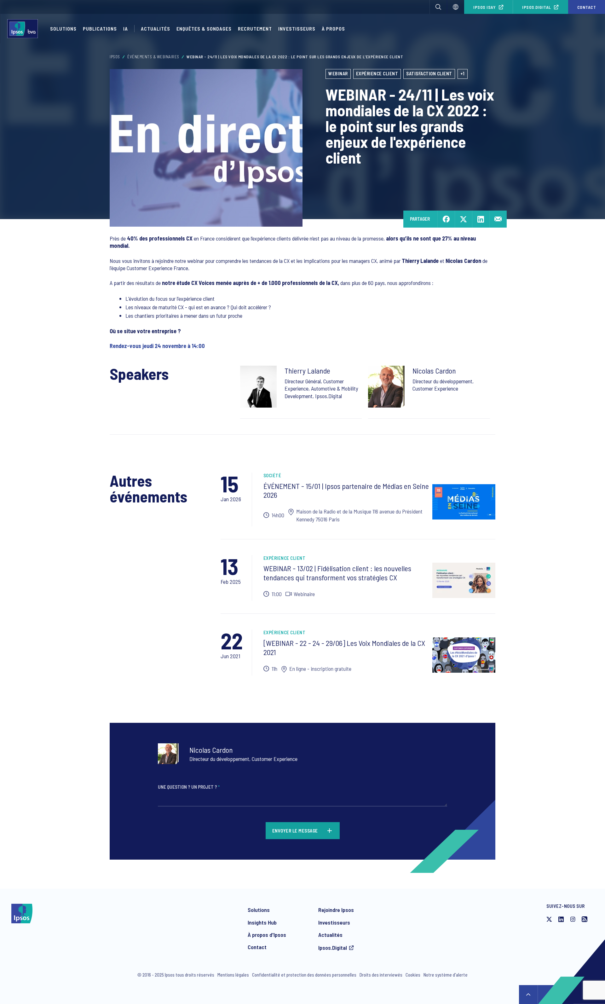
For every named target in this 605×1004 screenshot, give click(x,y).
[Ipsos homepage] (24, 28)
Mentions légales (233, 975)
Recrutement (255, 29)
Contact (257, 946)
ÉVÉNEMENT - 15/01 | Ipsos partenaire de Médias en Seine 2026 (346, 490)
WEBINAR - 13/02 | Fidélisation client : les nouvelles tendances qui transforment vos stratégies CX (337, 573)
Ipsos (115, 56)
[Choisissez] (456, 7)
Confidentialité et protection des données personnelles (304, 975)
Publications (100, 29)
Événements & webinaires (153, 56)
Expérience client (377, 73)
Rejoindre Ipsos (336, 909)
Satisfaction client (429, 73)
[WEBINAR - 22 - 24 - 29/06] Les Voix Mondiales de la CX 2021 (344, 647)
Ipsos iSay (484, 7)
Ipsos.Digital (536, 7)
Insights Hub (262, 922)
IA (125, 29)
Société (272, 475)
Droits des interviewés (381, 975)
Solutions (63, 29)
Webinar (338, 73)
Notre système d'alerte (446, 975)
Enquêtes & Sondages (204, 29)
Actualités (330, 934)
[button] (438, 7)
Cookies (413, 975)
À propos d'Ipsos (267, 934)
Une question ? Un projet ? (189, 787)
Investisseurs (296, 29)
